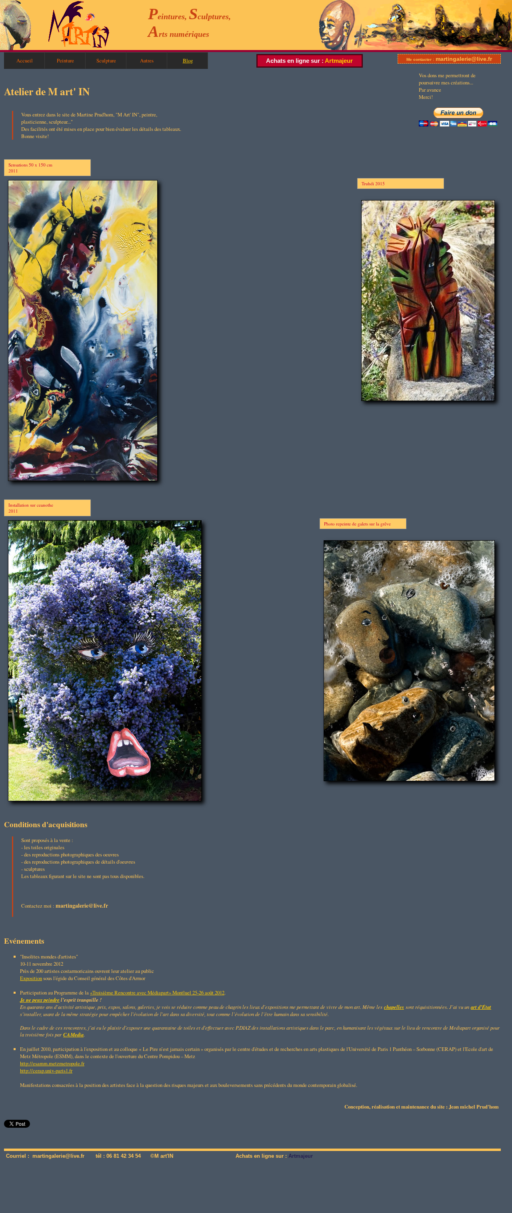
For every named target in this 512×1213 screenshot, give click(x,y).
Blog (188, 60)
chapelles (394, 1006)
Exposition (31, 978)
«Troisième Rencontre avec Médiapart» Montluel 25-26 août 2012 (157, 992)
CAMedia (73, 1034)
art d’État (481, 1006)
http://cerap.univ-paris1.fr (46, 1070)
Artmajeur (339, 60)
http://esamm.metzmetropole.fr (52, 1063)
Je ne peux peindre (40, 999)
